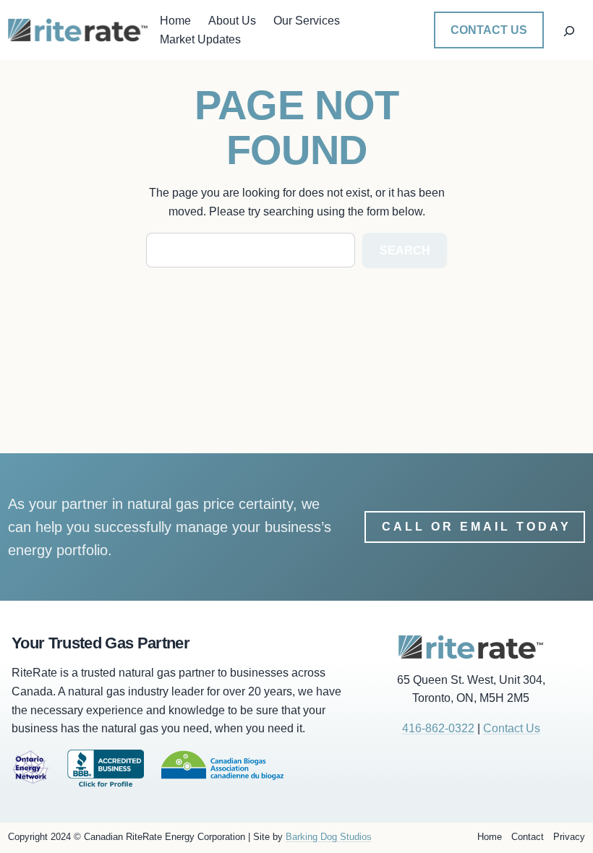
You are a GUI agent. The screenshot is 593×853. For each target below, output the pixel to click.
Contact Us (489, 30)
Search (405, 250)
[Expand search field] (569, 30)
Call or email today (476, 526)
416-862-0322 (438, 728)
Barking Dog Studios (329, 836)
